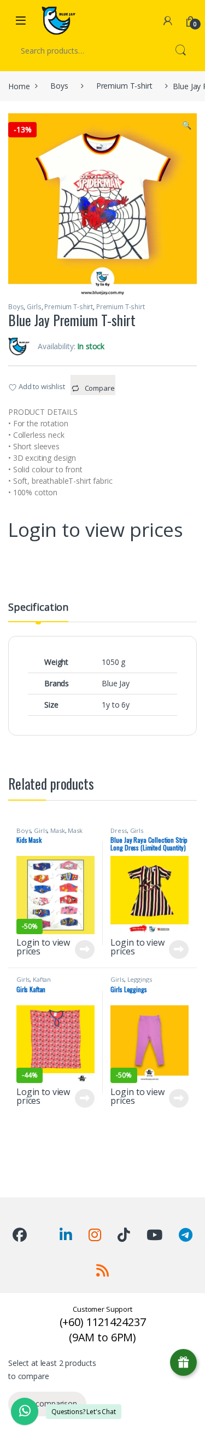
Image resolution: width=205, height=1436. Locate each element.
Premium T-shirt (124, 85)
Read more (85, 949)
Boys (59, 85)
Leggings (139, 979)
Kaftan (42, 979)
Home (19, 85)
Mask (57, 830)
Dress (118, 830)
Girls (34, 306)
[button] (186, 125)
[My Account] (168, 20)
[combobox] (87, 50)
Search (180, 50)
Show (183, 1362)
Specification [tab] (38, 607)
